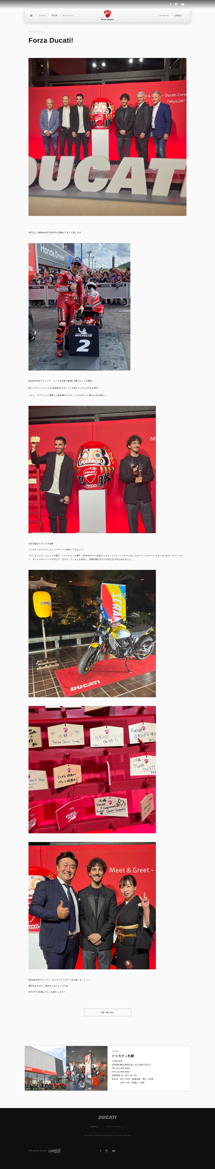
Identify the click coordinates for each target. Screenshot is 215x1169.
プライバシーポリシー (115, 1127)
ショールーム (163, 15)
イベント (42, 15)
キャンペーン (68, 15)
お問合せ (178, 15)
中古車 (54, 15)
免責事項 (94, 1127)
